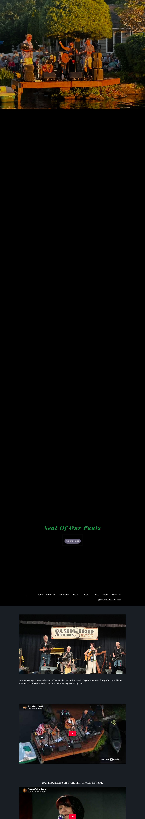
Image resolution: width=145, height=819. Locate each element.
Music (86, 595)
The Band (50, 595)
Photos (76, 595)
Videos (96, 595)
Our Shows (64, 595)
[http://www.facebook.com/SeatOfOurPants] (27, 596)
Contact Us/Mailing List (109, 600)
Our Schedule (72, 541)
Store (105, 595)
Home (40, 595)
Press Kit (116, 595)
